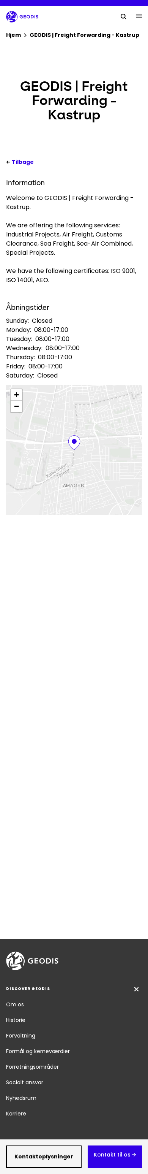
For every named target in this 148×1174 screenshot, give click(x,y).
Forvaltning (20, 1035)
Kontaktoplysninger (43, 1156)
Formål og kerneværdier (38, 1051)
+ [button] (16, 395)
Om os (15, 1004)
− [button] (16, 406)
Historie (15, 1020)
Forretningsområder (32, 1067)
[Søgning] (124, 16)
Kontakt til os (112, 1154)
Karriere (16, 1113)
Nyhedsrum (21, 1098)
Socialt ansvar (24, 1082)
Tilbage (23, 162)
